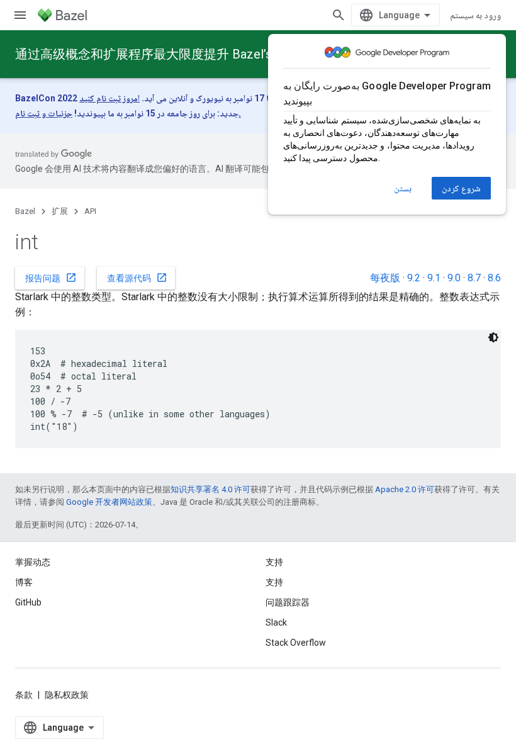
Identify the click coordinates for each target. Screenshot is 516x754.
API (90, 211)
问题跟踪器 (288, 602)
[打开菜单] (20, 15)
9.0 (454, 278)
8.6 (494, 278)
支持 (274, 582)
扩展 (60, 211)
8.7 (474, 278)
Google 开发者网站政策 (109, 502)
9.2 (413, 278)
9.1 (433, 278)
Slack (276, 622)
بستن (403, 188)
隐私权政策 (67, 695)
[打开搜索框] (338, 15)
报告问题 (51, 277)
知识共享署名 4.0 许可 (210, 489)
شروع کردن (461, 188)
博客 (24, 582)
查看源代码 (137, 277)
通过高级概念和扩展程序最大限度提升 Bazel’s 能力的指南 (176, 54)
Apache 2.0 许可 (404, 489)
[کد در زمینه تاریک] (493, 337)
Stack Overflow (296, 643)
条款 (24, 695)
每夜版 (385, 278)
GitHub (28, 602)
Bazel (25, 211)
